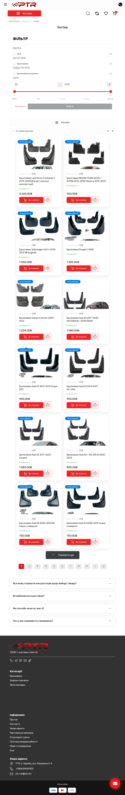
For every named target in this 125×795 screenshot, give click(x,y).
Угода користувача (20, 737)
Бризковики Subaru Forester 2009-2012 (37, 319)
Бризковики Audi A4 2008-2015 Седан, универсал (86, 525)
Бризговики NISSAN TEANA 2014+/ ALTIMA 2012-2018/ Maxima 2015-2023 (86, 179)
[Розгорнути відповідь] (110, 583)
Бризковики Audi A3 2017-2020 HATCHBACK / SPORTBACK (82, 319)
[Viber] (20, 660)
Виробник (27, 21)
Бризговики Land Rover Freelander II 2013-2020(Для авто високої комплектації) (37, 181)
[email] (25, 660)
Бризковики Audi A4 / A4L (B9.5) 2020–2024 (86, 456)
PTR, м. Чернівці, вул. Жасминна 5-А (34, 763)
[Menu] (5, 4)
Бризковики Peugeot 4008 (80, 249)
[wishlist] (106, 13)
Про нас (14, 719)
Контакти (15, 724)
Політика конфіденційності (24, 741)
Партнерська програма (21, 733)
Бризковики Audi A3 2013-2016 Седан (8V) (38, 388)
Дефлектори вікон (19, 680)
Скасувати (20, 106)
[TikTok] (29, 660)
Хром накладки (17, 685)
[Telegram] (16, 660)
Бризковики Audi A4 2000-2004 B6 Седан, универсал (37, 525)
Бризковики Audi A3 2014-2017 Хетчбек (82, 388)
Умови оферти (17, 728)
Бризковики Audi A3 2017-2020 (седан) (35, 456)
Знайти (70, 106)
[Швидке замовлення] (47, 199)
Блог (12, 750)
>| (103, 566)
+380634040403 (25, 768)
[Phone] (11, 660)
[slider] (14, 91)
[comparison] (97, 13)
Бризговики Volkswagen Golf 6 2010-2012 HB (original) (37, 251)
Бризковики (16, 676)
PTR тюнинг (14, 21)
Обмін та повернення (20, 746)
